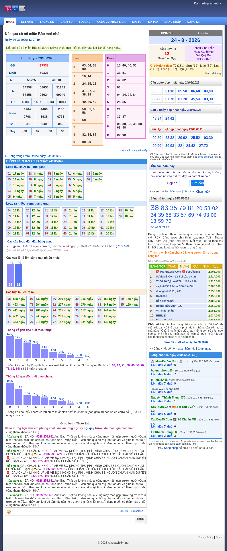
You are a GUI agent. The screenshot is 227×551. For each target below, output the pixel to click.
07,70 (169, 99)
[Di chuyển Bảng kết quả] (133, 150)
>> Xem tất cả (160, 227)
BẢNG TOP (157, 266)
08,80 (157, 99)
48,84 (157, 118)
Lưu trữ (124, 511)
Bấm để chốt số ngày (186, 342)
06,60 (195, 91)
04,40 (208, 91)
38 (155, 207)
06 (214, 215)
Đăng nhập (171, 447)
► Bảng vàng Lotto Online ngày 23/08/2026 (33, 156)
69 (191, 215)
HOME (10, 21)
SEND (140, 519)
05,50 (182, 91)
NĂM (206, 266)
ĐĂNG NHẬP (172, 21)
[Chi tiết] (123, 246)
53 (207, 208)
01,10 (169, 91)
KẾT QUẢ (27, 21)
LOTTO (136, 21)
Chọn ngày (203, 191)
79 (182, 208)
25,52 (195, 138)
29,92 (182, 138)
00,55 (157, 91)
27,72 (203, 146)
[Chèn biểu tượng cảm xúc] (9, 512)
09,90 (157, 146)
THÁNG (185, 266)
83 (164, 207)
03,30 (208, 99)
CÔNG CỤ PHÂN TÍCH (111, 21)
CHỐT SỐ (66, 21)
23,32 (169, 138)
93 (206, 215)
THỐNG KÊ (47, 21)
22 (180, 146)
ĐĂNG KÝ (193, 21)
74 (199, 215)
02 (215, 208)
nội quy (89, 428)
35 (173, 207)
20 (199, 208)
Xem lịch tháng (213, 73)
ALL (215, 266)
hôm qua (175, 191)
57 (183, 215)
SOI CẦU (84, 21)
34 (153, 215)
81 (191, 208)
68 (168, 215)
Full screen (137, 511)
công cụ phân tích (208, 156)
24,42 (169, 118)
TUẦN (172, 266)
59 (161, 221)
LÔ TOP (153, 21)
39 (161, 215)
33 (176, 215)
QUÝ (196, 266)
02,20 (182, 99)
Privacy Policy (205, 537)
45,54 (195, 99)
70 (168, 221)
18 (153, 221)
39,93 (169, 146)
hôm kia (189, 191)
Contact (219, 537)
